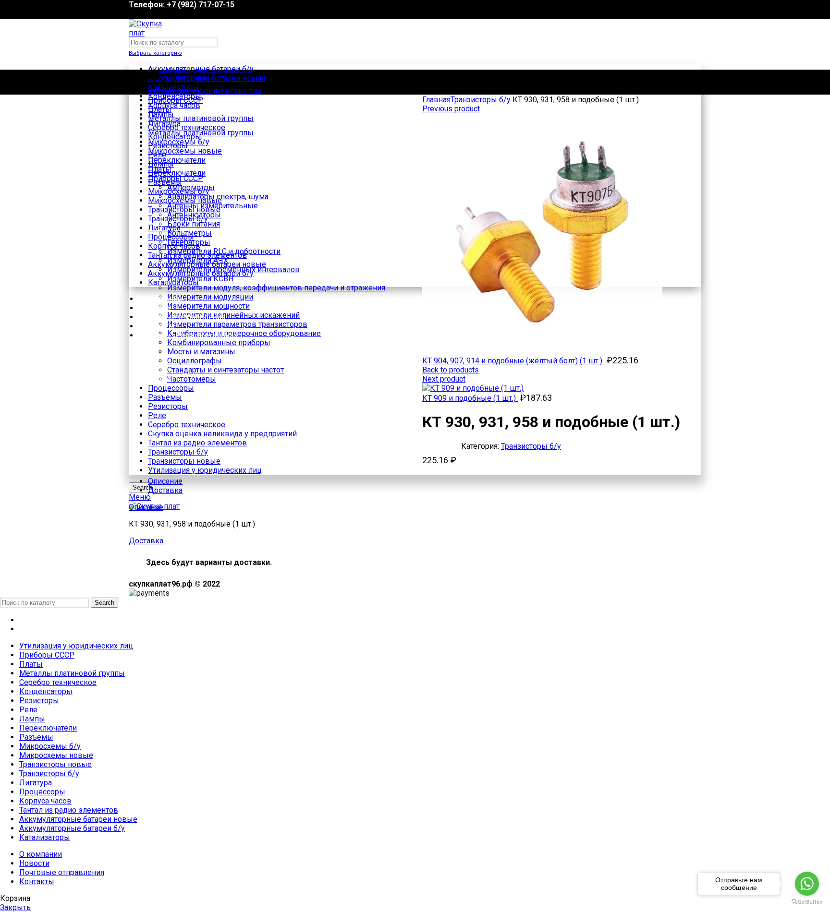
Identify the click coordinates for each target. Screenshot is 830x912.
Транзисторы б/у (481, 99)
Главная (436, 99)
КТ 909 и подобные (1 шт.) (470, 398)
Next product (443, 379)
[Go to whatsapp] (807, 884)
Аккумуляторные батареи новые (207, 78)
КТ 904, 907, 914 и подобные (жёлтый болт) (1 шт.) (513, 360)
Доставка (165, 490)
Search (104, 602)
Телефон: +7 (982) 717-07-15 (181, 4)
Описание (165, 481)
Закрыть (15, 907)
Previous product (451, 108)
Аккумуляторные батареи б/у (201, 68)
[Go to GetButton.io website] (807, 902)
